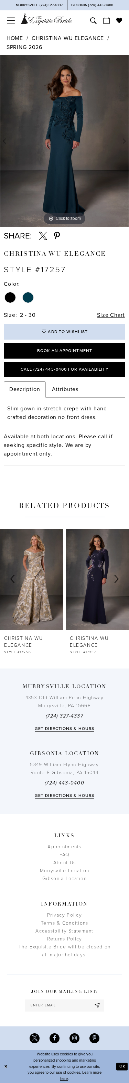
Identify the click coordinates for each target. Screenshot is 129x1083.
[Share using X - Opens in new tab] (43, 236)
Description (24, 389)
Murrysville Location (64, 871)
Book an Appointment (64, 350)
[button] (10, 20)
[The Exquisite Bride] (46, 19)
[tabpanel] (64, 140)
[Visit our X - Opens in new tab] (35, 1038)
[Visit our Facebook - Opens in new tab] (55, 1038)
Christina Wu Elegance (68, 38)
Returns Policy (64, 939)
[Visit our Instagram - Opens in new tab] (74, 1038)
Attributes (65, 389)
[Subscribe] (97, 1005)
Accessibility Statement (64, 931)
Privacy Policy (64, 915)
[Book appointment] (106, 20)
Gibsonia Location (64, 878)
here (64, 1078)
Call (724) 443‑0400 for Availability (64, 369)
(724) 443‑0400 (64, 783)
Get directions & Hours (64, 728)
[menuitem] (10, 20)
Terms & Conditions (64, 923)
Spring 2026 (24, 47)
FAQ (65, 855)
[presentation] (31, 579)
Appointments (64, 847)
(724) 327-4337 (64, 716)
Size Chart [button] (111, 315)
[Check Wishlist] (119, 20)
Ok (122, 1066)
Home (15, 38)
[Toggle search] (93, 20)
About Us (64, 863)
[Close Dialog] (5, 1066)
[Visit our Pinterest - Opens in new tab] (94, 1038)
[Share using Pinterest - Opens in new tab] (57, 236)
